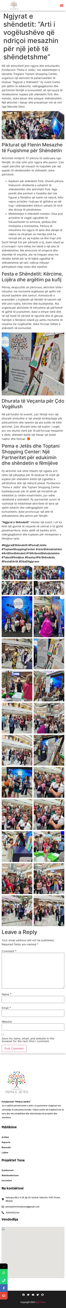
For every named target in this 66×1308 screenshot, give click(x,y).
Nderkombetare (10, 1175)
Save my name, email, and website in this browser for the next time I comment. (28, 1039)
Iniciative (7, 1180)
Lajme (5, 1152)
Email (6, 1007)
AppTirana (41, 1302)
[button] (61, 5)
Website (7, 1021)
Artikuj (5, 1137)
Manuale (6, 1147)
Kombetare (8, 1170)
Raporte (6, 1142)
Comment (9, 951)
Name (6, 994)
